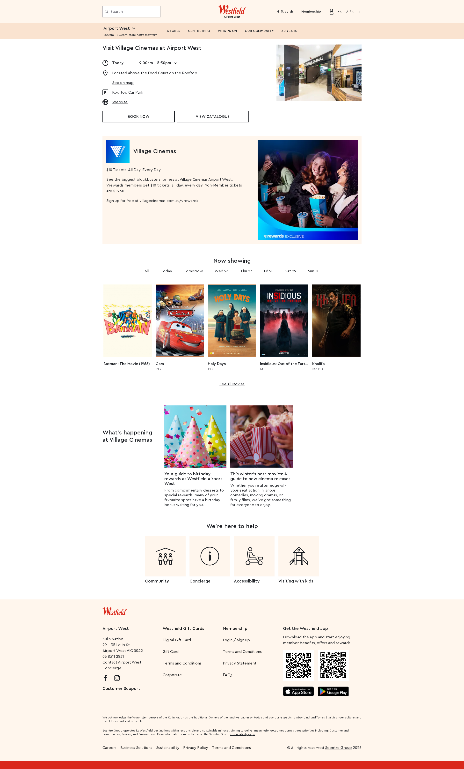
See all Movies (232, 384)
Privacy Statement (239, 663)
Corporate (172, 675)
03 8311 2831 (113, 656)
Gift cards (285, 11)
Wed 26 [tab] (222, 271)
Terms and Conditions (182, 663)
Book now (139, 117)
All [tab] (147, 271)
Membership (311, 11)
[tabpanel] (232, 334)
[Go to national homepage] (114, 610)
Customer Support (121, 688)
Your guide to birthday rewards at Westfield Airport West (193, 479)
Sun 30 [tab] (313, 271)
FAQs (227, 675)
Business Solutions (136, 748)
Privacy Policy (195, 748)
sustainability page (242, 734)
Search (116, 12)
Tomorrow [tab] (193, 271)
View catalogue (213, 117)
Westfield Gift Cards (183, 628)
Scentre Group (338, 748)
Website (120, 102)
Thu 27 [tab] (246, 271)
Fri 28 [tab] (269, 271)
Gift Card (171, 652)
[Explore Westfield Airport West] (232, 11)
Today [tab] (166, 271)
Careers (109, 748)
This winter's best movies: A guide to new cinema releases (260, 476)
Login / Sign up (236, 640)
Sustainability (167, 748)
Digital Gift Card (177, 640)
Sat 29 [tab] (290, 271)
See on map (123, 83)
